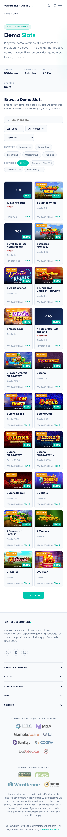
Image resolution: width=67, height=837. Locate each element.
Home (7, 13)
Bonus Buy (43, 147)
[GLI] (48, 734)
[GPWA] (24, 774)
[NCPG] (24, 726)
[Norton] (51, 784)
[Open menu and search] (58, 5)
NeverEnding (34, 169)
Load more (33, 595)
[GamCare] (21, 742)
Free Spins (12, 155)
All (23, 163)
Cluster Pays (31, 155)
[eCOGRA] (44, 742)
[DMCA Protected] (42, 774)
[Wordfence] (24, 784)
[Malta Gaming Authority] (43, 726)
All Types (12, 128)
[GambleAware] (26, 734)
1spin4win (14, 169)
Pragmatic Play (42, 163)
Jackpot (49, 155)
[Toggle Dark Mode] (49, 5)
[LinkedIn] (16, 652)
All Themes (34, 128)
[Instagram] (24, 652)
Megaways (25, 147)
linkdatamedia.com (50, 829)
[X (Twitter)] (7, 652)
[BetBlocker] (29, 751)
